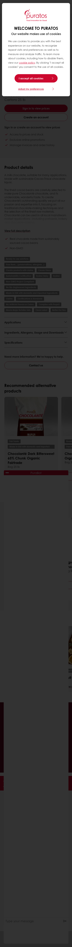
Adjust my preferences (31, 89)
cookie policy (27, 62)
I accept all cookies (31, 78)
